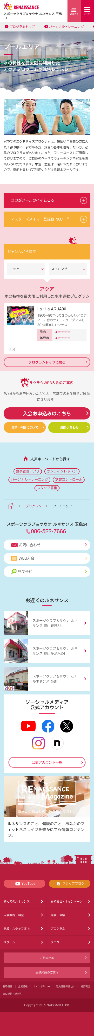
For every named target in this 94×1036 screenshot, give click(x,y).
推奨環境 (85, 986)
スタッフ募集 (47, 488)
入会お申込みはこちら (47, 413)
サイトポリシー (42, 986)
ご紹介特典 (47, 957)
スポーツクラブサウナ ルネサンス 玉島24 (33, 15)
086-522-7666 (48, 530)
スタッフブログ (73, 883)
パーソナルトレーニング (66, 26)
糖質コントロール (68, 479)
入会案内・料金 (14, 915)
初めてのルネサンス (17, 901)
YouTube (28, 883)
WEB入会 (26, 558)
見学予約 (25, 571)
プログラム (33, 506)
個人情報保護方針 (65, 986)
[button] (47, 200)
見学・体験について (24, 427)
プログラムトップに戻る (47, 362)
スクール (9, 942)
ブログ (55, 942)
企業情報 (22, 986)
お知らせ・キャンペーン (66, 901)
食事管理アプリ (28, 471)
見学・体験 (58, 915)
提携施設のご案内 (47, 972)
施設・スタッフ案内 (17, 928)
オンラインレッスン (62, 471)
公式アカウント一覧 (47, 762)
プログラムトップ (22, 26)
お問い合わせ (69, 427)
